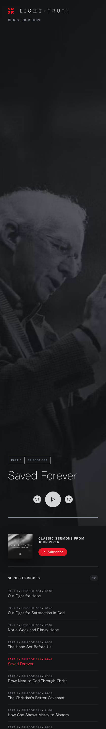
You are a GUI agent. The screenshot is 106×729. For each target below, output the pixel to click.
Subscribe (55, 552)
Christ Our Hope (24, 20)
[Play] (53, 499)
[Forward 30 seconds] (69, 499)
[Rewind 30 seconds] (37, 499)
